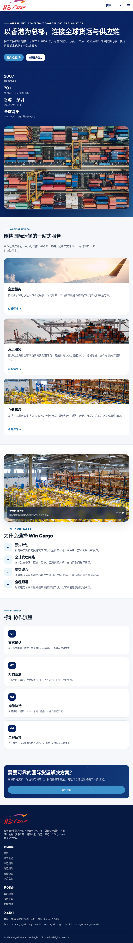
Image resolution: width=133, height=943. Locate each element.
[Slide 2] (120, 513)
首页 (6, 853)
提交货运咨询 (14, 57)
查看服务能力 (35, 57)
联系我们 (8, 878)
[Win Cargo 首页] (15, 5)
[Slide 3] (123, 513)
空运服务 (8, 863)
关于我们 (8, 858)
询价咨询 (66, 789)
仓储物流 (8, 873)
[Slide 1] (117, 513)
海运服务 (8, 868)
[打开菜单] (127, 5)
